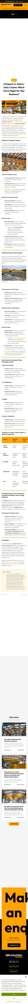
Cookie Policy (9, 1001)
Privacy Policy (17, 1001)
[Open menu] (25, 5)
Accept (14, 994)
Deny (14, 998)
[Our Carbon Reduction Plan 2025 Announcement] (14, 737)
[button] (26, 976)
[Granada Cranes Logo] (6, 5)
